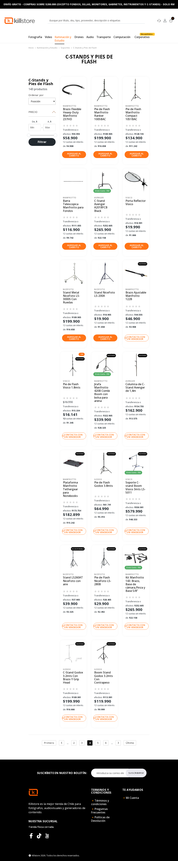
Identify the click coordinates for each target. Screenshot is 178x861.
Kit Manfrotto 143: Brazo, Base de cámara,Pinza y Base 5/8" (135, 584)
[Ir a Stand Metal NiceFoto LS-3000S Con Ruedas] (73, 273)
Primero (49, 742)
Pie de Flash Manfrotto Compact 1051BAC (133, 114)
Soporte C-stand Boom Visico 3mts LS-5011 (135, 487)
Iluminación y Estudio (47, 47)
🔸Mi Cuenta (130, 798)
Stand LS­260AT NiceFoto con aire (73, 581)
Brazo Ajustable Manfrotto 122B (136, 296)
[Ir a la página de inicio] (19, 20)
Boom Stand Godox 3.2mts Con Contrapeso (103, 677)
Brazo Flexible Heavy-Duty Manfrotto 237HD (72, 114)
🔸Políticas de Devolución (100, 819)
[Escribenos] (159, 20)
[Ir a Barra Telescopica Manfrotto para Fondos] (73, 181)
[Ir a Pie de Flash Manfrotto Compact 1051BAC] (136, 89)
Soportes (65, 47)
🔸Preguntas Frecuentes (99, 810)
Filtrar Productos (42, 143)
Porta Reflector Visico (136, 202)
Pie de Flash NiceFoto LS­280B (102, 581)
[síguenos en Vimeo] (39, 835)
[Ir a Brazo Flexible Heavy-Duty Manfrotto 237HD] (73, 89)
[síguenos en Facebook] (31, 835)
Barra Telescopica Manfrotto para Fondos (73, 206)
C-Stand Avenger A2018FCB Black (100, 206)
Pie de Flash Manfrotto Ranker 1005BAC (102, 114)
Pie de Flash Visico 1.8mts (71, 386)
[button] (74, 154)
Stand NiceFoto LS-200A (104, 294)
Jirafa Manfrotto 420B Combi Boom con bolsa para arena (102, 393)
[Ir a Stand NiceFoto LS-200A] (104, 273)
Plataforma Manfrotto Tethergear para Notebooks (70, 489)
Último (130, 742)
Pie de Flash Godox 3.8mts (103, 484)
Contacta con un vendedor (136, 338)
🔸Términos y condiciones (100, 802)
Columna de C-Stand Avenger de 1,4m (135, 388)
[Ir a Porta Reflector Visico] (136, 181)
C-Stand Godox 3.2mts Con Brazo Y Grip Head (73, 677)
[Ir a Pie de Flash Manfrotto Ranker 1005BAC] (104, 89)
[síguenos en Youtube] (47, 835)
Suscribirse (136, 773)
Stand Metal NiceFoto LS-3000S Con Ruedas (71, 297)
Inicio (31, 47)
